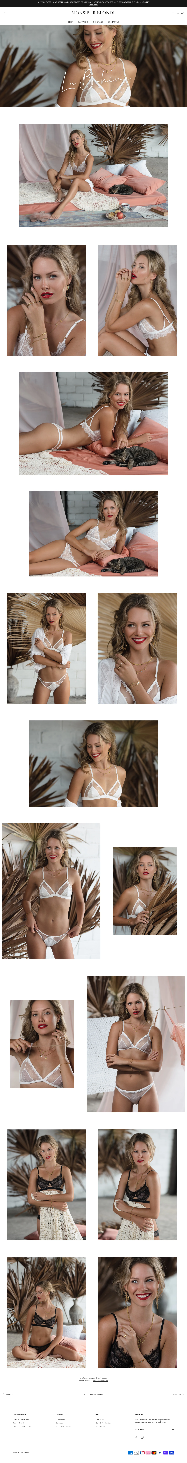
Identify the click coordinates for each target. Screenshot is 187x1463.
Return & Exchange (20, 1423)
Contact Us (100, 1426)
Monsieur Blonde (24, 1452)
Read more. (93, 5)
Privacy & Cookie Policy (22, 1426)
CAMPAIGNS (83, 22)
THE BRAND (98, 22)
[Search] (177, 13)
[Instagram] (142, 1437)
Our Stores (60, 1420)
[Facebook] (136, 1437)
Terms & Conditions (21, 1420)
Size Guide (100, 1420)
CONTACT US (113, 22)
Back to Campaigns (93, 1394)
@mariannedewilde (100, 1380)
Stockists (59, 1423)
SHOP (70, 22)
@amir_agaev (101, 1378)
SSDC (21, 1454)
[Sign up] (173, 1429)
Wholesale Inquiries (63, 1426)
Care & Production (103, 1423)
